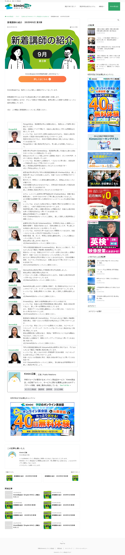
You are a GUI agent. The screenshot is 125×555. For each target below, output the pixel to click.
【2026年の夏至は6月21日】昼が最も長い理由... (108, 298)
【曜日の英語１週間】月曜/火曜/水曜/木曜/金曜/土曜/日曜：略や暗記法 (108, 30)
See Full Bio (64, 385)
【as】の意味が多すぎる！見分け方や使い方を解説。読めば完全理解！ (108, 48)
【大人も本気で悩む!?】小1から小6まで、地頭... (108, 263)
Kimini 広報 (74, 27)
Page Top (62, 543)
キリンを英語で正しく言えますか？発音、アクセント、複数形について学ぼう (108, 65)
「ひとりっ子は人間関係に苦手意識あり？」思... (108, 272)
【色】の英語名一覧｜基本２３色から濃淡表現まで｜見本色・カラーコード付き (108, 56)
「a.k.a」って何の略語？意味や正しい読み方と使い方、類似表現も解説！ (108, 39)
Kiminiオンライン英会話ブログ (62, 552)
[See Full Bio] (70, 385)
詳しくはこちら (41, 79)
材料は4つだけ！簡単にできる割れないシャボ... (108, 280)
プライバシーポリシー (81, 548)
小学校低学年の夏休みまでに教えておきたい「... (108, 289)
